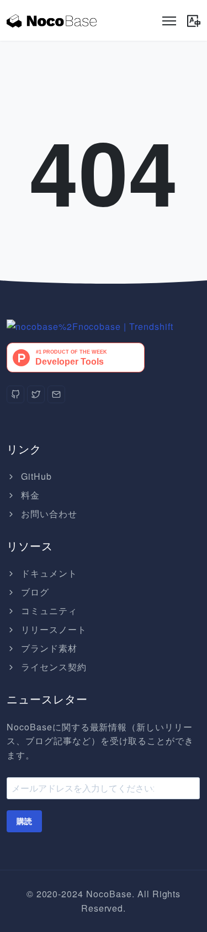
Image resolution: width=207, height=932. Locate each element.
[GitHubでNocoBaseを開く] (90, 325)
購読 (24, 821)
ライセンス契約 (52, 666)
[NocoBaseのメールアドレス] (56, 394)
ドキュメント (47, 573)
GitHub (35, 476)
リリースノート (52, 629)
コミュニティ (47, 610)
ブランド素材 (47, 648)
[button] (193, 18)
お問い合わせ (47, 513)
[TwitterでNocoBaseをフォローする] (36, 394)
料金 (29, 495)
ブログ (33, 592)
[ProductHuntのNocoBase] (76, 356)
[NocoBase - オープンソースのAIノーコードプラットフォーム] (52, 20)
